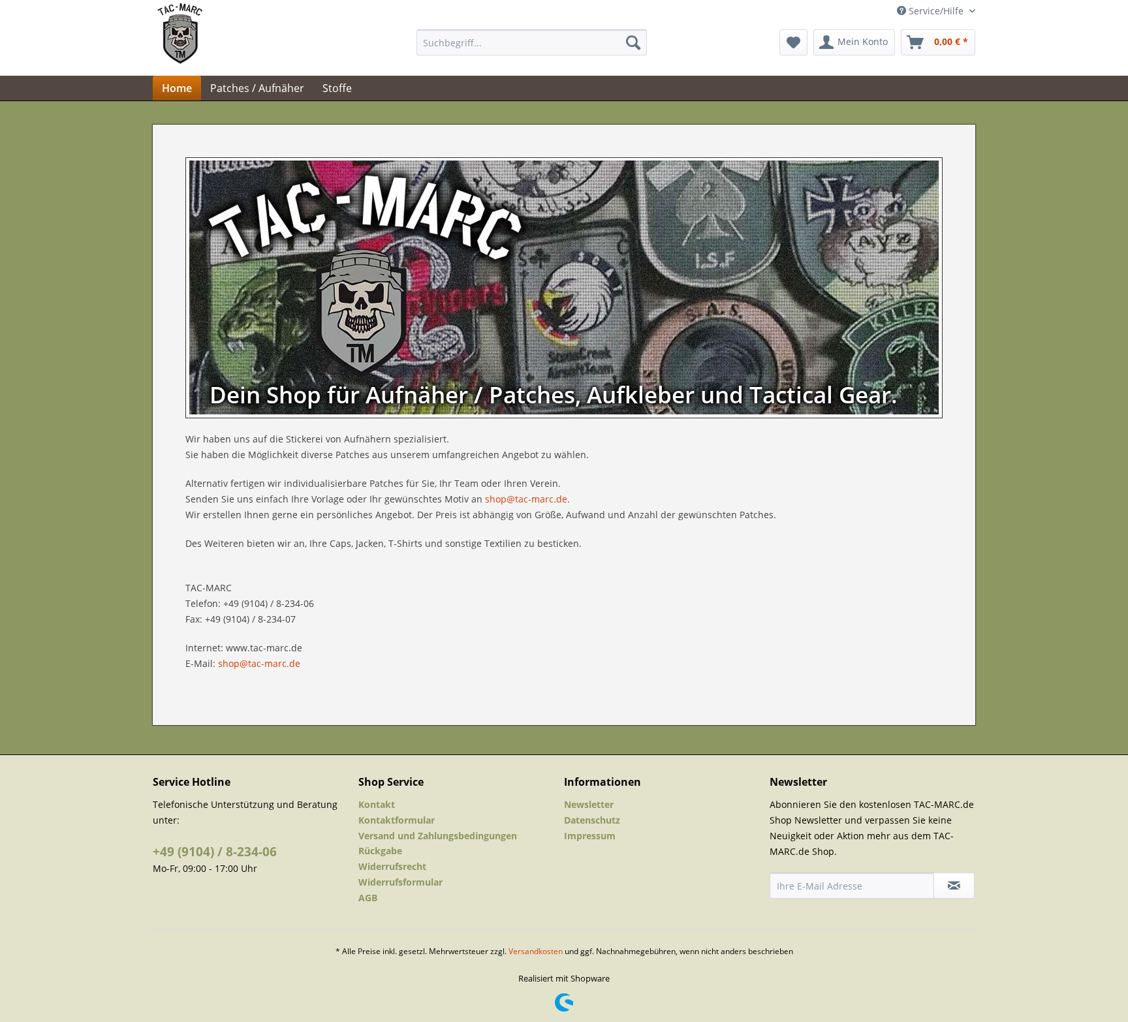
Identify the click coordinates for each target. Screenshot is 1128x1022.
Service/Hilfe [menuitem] (936, 11)
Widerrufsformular (400, 882)
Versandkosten (536, 951)
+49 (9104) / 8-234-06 (215, 851)
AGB (367, 897)
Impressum (590, 835)
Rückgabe (380, 850)
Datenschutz (592, 820)
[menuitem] (531, 42)
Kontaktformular (396, 820)
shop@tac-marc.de (526, 499)
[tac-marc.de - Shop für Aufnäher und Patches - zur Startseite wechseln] (179, 45)
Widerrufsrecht (392, 866)
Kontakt (376, 804)
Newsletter (589, 804)
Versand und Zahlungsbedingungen (437, 835)
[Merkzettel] (793, 42)
